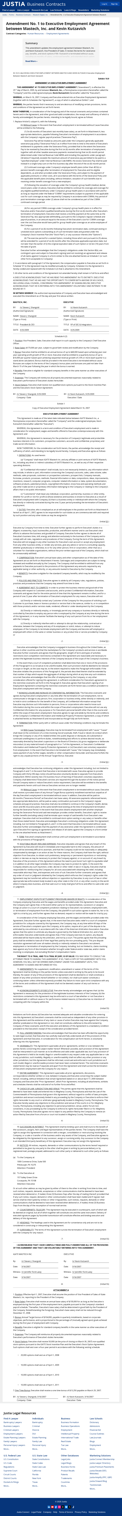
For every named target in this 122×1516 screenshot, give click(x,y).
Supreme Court (10, 1470)
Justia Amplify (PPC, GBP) (101, 1477)
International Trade (70, 1437)
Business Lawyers (12, 1426)
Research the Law (40, 10)
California (36, 1470)
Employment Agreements (57, 33)
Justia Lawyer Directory (100, 1463)
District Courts (10, 1478)
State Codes (37, 1463)
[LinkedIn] (49, 1507)
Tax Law (64, 1445)
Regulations (9, 1467)
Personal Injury (39, 1445)
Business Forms (68, 1467)
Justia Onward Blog (98, 1481)
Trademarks (66, 1478)
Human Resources (35, 33)
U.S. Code (8, 1463)
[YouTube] (52, 1507)
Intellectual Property (70, 1433)
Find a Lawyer (8, 10)
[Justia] (13, 4)
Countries (65, 1482)
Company (47, 1512)
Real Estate (66, 1441)
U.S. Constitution (11, 1459)
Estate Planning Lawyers (14, 1437)
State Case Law (39, 1467)
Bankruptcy (37, 1422)
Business (65, 1418)
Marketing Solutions (100, 10)
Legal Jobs (65, 1459)
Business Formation (70, 1422)
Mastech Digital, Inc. (40, 15)
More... (7, 1449)
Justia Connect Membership (102, 1459)
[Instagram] (59, 1507)
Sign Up (114, 4)
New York (36, 1478)
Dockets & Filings (11, 1482)
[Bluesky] (66, 1507)
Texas (35, 1482)
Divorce (35, 1430)
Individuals (38, 1418)
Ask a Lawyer (23, 10)
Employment (66, 1430)
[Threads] (62, 1507)
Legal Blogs (66, 1463)
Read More (30, 61)
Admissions (95, 1426)
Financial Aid (95, 1430)
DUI (34, 1433)
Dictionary (94, 1422)
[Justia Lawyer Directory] (73, 1507)
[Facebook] (55, 1507)
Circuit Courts (10, 1474)
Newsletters (83, 10)
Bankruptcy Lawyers (13, 1422)
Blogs (92, 1441)
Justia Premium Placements (102, 1467)
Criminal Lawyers (11, 1430)
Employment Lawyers (13, 1433)
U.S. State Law (39, 1455)
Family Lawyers (10, 1441)
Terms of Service (66, 1512)
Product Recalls (68, 1470)
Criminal (36, 1426)
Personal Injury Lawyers (14, 1445)
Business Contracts (23, 15)
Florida (35, 1474)
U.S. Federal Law (12, 1455)
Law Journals (95, 1437)
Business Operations (70, 1426)
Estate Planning (39, 1437)
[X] (69, 1507)
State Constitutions (41, 1459)
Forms (11, 15)
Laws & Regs (70, 10)
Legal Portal (36, 1512)
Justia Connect (23, 1512)
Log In (104, 4)
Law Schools (56, 10)
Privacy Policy (81, 1512)
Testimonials (95, 1485)
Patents (64, 1474)
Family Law (37, 1441)
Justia (4, 15)
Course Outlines (97, 1433)
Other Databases (70, 1455)
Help (55, 1512)
